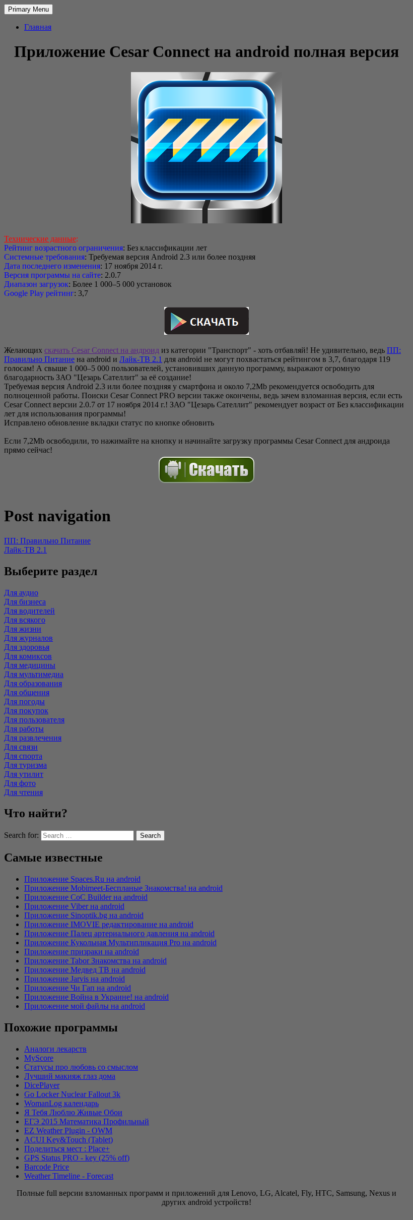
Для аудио (21, 592)
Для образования (33, 683)
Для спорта (23, 756)
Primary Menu (28, 9)
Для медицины (29, 665)
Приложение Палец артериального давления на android (119, 933)
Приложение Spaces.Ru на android (82, 879)
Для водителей (29, 610)
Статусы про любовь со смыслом (81, 1067)
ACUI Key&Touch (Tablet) (68, 1139)
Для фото (20, 783)
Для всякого (24, 620)
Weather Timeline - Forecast (68, 1176)
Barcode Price (46, 1167)
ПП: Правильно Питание (47, 540)
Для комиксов (28, 656)
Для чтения (23, 792)
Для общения (26, 692)
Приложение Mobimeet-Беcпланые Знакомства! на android (123, 888)
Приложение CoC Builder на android (86, 897)
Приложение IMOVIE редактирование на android (108, 924)
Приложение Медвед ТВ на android (85, 969)
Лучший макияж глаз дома (69, 1076)
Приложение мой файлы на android (84, 1006)
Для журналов (28, 638)
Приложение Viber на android (74, 906)
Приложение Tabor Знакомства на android (95, 960)
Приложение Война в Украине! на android (96, 997)
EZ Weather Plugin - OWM (68, 1130)
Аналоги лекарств (55, 1049)
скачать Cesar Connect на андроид (101, 350)
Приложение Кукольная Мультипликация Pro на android (120, 942)
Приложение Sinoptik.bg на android (84, 915)
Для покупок (26, 710)
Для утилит (23, 774)
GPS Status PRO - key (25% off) (76, 1157)
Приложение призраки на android (81, 951)
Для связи (21, 747)
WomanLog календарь (61, 1103)
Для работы (24, 728)
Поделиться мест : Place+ (67, 1148)
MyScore (38, 1058)
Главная (37, 27)
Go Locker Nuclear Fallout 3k (72, 1094)
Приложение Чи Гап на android (77, 988)
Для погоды (24, 701)
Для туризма (25, 765)
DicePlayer (41, 1085)
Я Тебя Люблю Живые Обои (73, 1112)
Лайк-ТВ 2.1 (140, 359)
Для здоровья (26, 647)
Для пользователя (34, 719)
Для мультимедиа (33, 674)
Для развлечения (32, 738)
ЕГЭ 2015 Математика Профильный (86, 1121)
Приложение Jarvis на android (74, 978)
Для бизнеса (25, 601)
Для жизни (22, 629)
